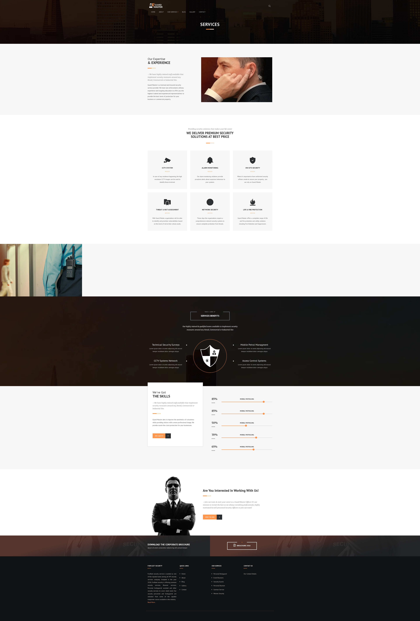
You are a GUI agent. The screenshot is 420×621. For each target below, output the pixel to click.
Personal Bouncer (219, 586)
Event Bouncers (219, 578)
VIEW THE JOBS (209, 517)
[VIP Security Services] (157, 5)
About (161, 12)
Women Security (219, 594)
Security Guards (219, 582)
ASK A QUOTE (159, 436)
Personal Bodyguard (220, 574)
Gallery (192, 12)
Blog (184, 12)
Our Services (172, 12)
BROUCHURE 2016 (243, 545)
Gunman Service (219, 590)
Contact (202, 12)
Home (153, 12)
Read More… (152, 602)
